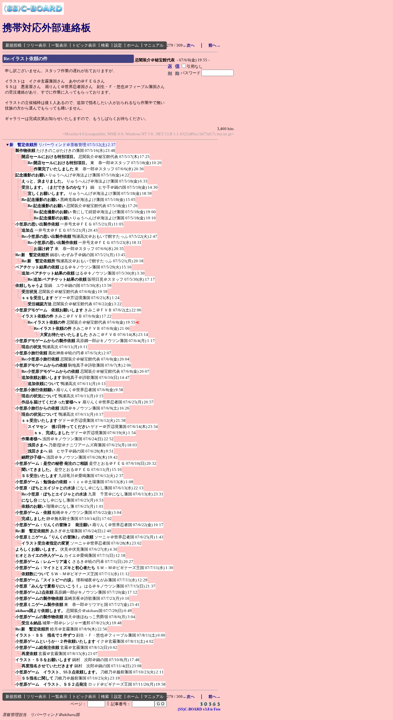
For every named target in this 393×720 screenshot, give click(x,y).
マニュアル (154, 45)
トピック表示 (84, 45)
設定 (118, 45)
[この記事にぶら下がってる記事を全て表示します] (12, 152)
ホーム (133, 45)
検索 (105, 45)
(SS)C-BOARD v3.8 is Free (199, 709)
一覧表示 (59, 45)
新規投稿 (13, 45)
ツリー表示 (36, 45)
